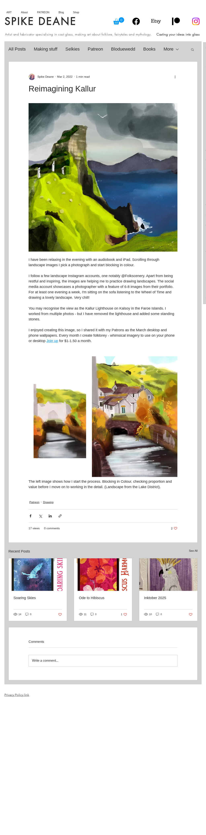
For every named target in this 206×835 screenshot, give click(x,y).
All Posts (17, 49)
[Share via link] (60, 516)
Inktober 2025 (155, 598)
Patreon (95, 49)
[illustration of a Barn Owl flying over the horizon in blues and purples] (38, 574)
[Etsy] (156, 21)
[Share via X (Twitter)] (40, 516)
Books (149, 49)
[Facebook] (136, 21)
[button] (118, 20)
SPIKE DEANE (41, 21)
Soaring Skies (24, 598)
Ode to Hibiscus (91, 598)
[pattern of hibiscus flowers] (103, 574)
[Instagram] (196, 21)
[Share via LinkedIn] (50, 516)
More (168, 49)
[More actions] (175, 76)
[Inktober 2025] (168, 574)
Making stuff (45, 49)
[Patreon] (176, 21)
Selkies (72, 49)
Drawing (48, 502)
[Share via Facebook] (30, 516)
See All (193, 550)
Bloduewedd (123, 49)
